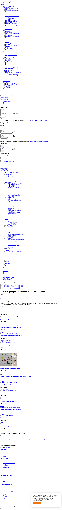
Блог (4, 104)
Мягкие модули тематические (11, 27)
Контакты (5, 103)
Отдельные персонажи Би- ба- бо (14, 75)
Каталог (2, 4)
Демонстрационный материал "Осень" (9, 401)
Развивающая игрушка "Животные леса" (9, 426)
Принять (37, 503)
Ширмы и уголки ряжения (10, 78)
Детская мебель (6, 7)
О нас (4, 493)
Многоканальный (4, 97)
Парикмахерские (8, 69)
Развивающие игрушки (8, 39)
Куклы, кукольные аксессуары (11, 63)
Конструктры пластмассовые (11, 21)
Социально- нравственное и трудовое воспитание (15, 38)
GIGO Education (6, 81)
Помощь (4, 273)
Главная (4, 276)
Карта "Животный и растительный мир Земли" (11, 327)
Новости (4, 270)
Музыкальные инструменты (11, 77)
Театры (6, 73)
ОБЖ (6, 34)
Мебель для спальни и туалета (11, 8)
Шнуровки (7, 47)
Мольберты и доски (9, 32)
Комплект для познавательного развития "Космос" (11, 335)
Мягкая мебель (8, 9)
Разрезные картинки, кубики (11, 45)
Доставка (5, 90)
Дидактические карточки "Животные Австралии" (11, 319)
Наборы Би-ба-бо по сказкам (14, 74)
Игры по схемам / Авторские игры (12, 49)
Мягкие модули (6, 24)
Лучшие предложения (7, 267)
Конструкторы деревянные (10, 17)
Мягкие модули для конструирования (13, 26)
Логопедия (7, 87)
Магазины (7, 65)
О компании (5, 102)
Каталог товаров (6, 268)
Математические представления (12, 33)
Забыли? (2, 147)
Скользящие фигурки (9, 46)
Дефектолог (7, 86)
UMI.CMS (8, 447)
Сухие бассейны (8, 29)
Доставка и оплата (7, 101)
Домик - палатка (8, 61)
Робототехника (8, 22)
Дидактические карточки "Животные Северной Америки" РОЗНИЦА (15, 376)
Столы (6, 12)
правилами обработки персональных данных (38, 120)
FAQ (4, 499)
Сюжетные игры (6, 58)
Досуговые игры (8, 48)
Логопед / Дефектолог (7, 85)
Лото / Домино (8, 50)
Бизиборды (7, 31)
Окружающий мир (9, 35)
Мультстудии (8, 80)
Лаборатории (5, 82)
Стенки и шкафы (8, 11)
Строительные (11, 18)
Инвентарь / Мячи (9, 56)
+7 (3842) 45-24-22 (4, 98)
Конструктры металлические (11, 23)
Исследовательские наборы (11, 84)
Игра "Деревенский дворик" (6, 417)
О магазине (5, 271)
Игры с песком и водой (10, 62)
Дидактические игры (7, 30)
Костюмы (7, 71)
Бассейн (7, 52)
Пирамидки (7, 44)
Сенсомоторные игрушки (10, 37)
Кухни (6, 64)
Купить (2, 298)
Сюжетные (10, 19)
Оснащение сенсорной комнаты (12, 10)
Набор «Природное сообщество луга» (8, 384)
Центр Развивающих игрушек (6, 1)
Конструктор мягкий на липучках (12, 16)
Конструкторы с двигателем (11, 20)
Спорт (4, 51)
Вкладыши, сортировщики (10, 40)
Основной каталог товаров (8, 277)
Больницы (7, 60)
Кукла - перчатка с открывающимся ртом (13, 72)
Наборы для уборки (9, 68)
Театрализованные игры (8, 70)
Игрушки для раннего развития (9, 6)
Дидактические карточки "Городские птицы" (10, 368)
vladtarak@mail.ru (4, 99)
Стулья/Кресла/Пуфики (10, 13)
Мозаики (7, 42)
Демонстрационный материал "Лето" (8, 392)
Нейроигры (5, 93)
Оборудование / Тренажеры (11, 55)
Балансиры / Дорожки (9, 57)
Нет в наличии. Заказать (5, 323)
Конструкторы (6, 14)
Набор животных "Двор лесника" (7, 345)
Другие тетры (10, 76)
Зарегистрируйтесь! (11, 155)
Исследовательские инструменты (12, 83)
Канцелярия (5, 91)
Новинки (5, 88)
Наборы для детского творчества (12, 43)
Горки (6, 53)
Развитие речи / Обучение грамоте (12, 36)
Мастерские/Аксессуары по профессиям (13, 67)
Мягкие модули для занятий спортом (13, 25)
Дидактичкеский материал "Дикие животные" (10, 409)
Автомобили (8, 59)
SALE (4, 89)
